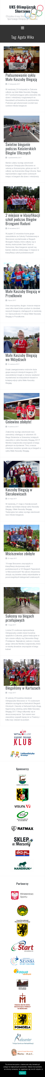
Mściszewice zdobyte (20, 553)
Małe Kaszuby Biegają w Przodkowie (23, 293)
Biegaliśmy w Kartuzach (23, 688)
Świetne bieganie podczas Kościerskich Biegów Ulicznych (21, 148)
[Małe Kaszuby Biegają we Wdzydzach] (21, 339)
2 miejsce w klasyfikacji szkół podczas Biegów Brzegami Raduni (23, 219)
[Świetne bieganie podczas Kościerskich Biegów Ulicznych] (21, 129)
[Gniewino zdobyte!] (21, 406)
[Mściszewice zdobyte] (21, 538)
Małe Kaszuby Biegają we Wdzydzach (21, 357)
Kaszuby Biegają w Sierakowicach (19, 492)
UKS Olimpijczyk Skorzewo (22, 9)
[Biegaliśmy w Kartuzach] (21, 672)
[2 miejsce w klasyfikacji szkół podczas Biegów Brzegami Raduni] (21, 199)
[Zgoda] (42, 1069)
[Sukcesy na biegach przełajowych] (21, 600)
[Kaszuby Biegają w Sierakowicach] (21, 474)
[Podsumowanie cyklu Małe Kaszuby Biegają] (21, 59)
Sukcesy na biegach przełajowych (20, 618)
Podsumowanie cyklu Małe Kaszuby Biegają (21, 77)
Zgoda (22, 1073)
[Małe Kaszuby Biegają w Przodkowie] (21, 276)
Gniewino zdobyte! (19, 421)
